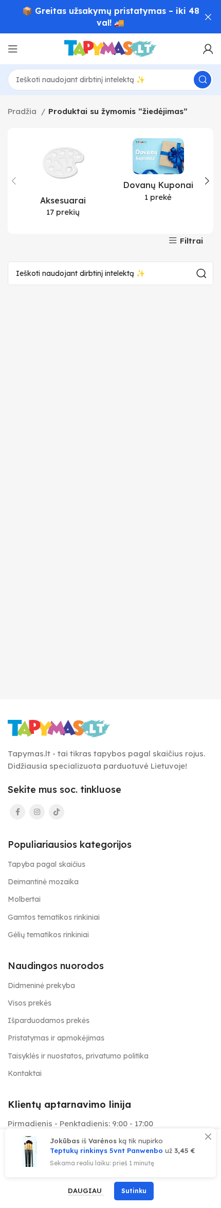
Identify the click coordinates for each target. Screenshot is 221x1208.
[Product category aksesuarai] (63, 181)
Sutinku (133, 1191)
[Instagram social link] (37, 812)
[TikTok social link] (56, 812)
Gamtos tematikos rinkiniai (54, 917)
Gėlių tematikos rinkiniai (48, 934)
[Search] (202, 79)
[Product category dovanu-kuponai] (158, 173)
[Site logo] (110, 48)
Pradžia (23, 111)
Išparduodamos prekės (48, 1020)
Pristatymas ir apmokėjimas (56, 1038)
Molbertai (24, 899)
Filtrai (191, 240)
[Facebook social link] (17, 812)
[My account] (208, 49)
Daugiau (86, 1190)
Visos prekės (29, 1003)
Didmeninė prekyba (41, 985)
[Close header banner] (208, 16)
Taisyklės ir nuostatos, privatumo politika (78, 1056)
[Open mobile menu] (13, 49)
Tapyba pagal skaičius (46, 864)
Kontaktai (25, 1073)
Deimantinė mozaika (43, 881)
